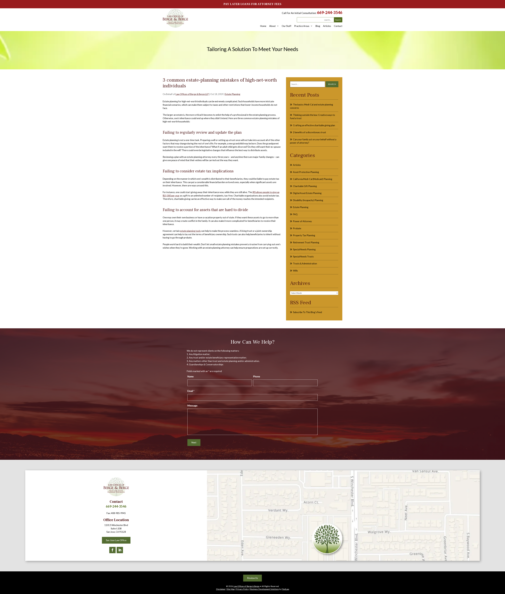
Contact (338, 26)
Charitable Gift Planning (305, 186)
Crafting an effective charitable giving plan (314, 125)
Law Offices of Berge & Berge (246, 586)
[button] (502, 575)
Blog (317, 26)
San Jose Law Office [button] (116, 540)
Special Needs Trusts (303, 256)
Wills (295, 270)
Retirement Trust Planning (306, 242)
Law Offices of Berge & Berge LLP (192, 94)
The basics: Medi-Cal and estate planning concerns (311, 106)
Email (190, 391)
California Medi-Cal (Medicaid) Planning (312, 179)
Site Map (231, 589)
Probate (297, 228)
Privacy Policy (242, 589)
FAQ (295, 214)
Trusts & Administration (305, 263)
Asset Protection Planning (306, 172)
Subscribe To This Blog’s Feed (307, 312)
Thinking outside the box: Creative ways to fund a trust (312, 117)
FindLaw (285, 589)
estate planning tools (190, 230)
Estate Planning (232, 94)
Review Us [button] (252, 577)
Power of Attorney (302, 221)
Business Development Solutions (264, 589)
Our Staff (286, 26)
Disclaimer (220, 589)
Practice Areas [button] (301, 26)
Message (192, 405)
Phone (256, 376)
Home (263, 26)
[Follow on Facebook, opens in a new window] (112, 550)
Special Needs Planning (304, 249)
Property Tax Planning (304, 235)
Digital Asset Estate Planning (307, 193)
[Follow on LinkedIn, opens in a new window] (120, 550)
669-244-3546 (329, 12)
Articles (327, 26)
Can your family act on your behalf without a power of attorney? (313, 141)
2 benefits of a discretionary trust (309, 132)
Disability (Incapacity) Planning (308, 200)
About (272, 26)
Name (190, 376)
